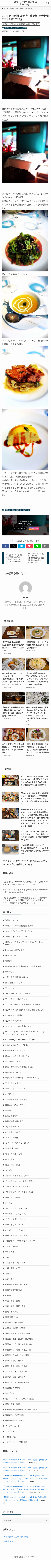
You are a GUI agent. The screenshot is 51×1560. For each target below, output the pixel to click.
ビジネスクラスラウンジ (15, 1021)
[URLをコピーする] (45, 546)
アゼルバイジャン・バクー (16, 937)
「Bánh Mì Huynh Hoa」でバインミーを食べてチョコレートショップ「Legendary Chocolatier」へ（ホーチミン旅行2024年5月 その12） (25, 1478)
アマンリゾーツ (11, 988)
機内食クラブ (9, 1541)
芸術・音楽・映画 (12, 1404)
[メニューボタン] (3, 3)
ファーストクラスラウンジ (16, 999)
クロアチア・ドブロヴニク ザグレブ (20, 1241)
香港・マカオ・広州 (13, 1154)
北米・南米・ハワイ (13, 1268)
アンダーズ (9, 1431)
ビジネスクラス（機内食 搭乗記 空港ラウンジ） (25, 1010)
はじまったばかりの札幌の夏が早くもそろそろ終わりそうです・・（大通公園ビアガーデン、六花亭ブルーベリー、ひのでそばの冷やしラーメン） (25, 900)
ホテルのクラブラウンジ (15, 1061)
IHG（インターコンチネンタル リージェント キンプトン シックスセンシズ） (25, 1033)
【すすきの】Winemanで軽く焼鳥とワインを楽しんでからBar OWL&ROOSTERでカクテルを (25, 883)
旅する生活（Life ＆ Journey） (25, 3)
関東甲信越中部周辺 (13, 1290)
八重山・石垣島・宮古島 (15, 1328)
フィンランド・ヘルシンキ (16, 1208)
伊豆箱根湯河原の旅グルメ (16, 1284)
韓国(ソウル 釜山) (12, 1165)
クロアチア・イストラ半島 (16, 1235)
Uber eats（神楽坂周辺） (15, 950)
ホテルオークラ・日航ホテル (17, 1099)
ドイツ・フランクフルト (15, 1219)
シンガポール (10, 1170)
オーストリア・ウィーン (15, 1225)
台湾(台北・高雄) (12, 1148)
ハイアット (9, 1094)
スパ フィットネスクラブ (16, 1089)
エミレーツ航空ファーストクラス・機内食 (22, 1004)
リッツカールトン (12, 1426)
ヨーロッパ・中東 (12, 1197)
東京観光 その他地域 (14, 1415)
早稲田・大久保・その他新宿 (17, 1355)
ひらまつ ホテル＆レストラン (17, 1056)
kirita (25, 597)
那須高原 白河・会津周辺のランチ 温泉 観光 (23, 966)
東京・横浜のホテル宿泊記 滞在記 (19, 1067)
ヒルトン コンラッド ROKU (16, 1045)
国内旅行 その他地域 (14, 1322)
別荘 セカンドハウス (13, 983)
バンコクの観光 (11, 1138)
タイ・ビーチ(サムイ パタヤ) (17, 1143)
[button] (5, 546)
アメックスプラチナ (13, 1083)
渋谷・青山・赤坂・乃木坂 (16, 1366)
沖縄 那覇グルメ (12, 1317)
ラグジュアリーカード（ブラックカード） (22, 1078)
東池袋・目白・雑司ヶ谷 (15, 1377)
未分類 (8, 1110)
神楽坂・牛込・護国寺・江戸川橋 (16, 28)
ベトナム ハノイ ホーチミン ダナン (19, 1181)
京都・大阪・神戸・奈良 (15, 1306)
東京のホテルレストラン (15, 1072)
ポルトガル (9, 1252)
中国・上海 (9, 1159)
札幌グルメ (9, 961)
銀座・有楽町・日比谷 (14, 1361)
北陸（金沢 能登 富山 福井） (17, 977)
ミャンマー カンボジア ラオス (17, 1186)
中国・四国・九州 (12, 1301)
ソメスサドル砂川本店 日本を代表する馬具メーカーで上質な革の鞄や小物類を (25, 891)
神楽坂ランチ (10, 955)
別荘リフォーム (11, 920)
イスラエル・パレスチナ (15, 1263)
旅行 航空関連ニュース (14, 1420)
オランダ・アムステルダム (16, 1214)
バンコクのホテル (12, 1127)
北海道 (8, 1274)
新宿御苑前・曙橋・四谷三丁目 (18, 1350)
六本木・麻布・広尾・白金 (16, 1372)
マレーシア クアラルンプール (17, 1176)
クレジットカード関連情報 (16, 1442)
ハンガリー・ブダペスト (15, 1230)
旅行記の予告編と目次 (14, 1121)
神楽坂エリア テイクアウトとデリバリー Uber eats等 (24, 943)
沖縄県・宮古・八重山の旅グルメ (19, 1333)
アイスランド (10, 1203)
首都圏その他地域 (12, 1388)
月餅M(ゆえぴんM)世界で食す (16, 1537)
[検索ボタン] (48, 3)
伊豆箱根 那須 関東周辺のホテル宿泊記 (21, 1409)
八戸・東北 (9, 1279)
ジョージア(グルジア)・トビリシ (18, 931)
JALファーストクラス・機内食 (17, 993)
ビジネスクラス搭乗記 (14, 1015)
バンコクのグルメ (12, 1132)
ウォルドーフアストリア (15, 1050)
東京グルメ (9, 1393)
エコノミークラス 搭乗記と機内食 (19, 926)
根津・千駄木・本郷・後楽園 (17, 1382)
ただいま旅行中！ (12, 1116)
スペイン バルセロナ (13, 1246)
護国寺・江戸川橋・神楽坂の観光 (19, 1344)
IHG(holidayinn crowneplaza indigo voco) (22, 1040)
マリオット (9, 972)
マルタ (8, 1257)
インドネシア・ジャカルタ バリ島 (19, 1192)
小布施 (8, 1295)
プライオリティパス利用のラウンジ (20, 1026)
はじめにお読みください (15, 1105)
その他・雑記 (10, 1437)
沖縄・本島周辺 (11, 1312)
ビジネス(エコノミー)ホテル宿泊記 (19, 1399)
